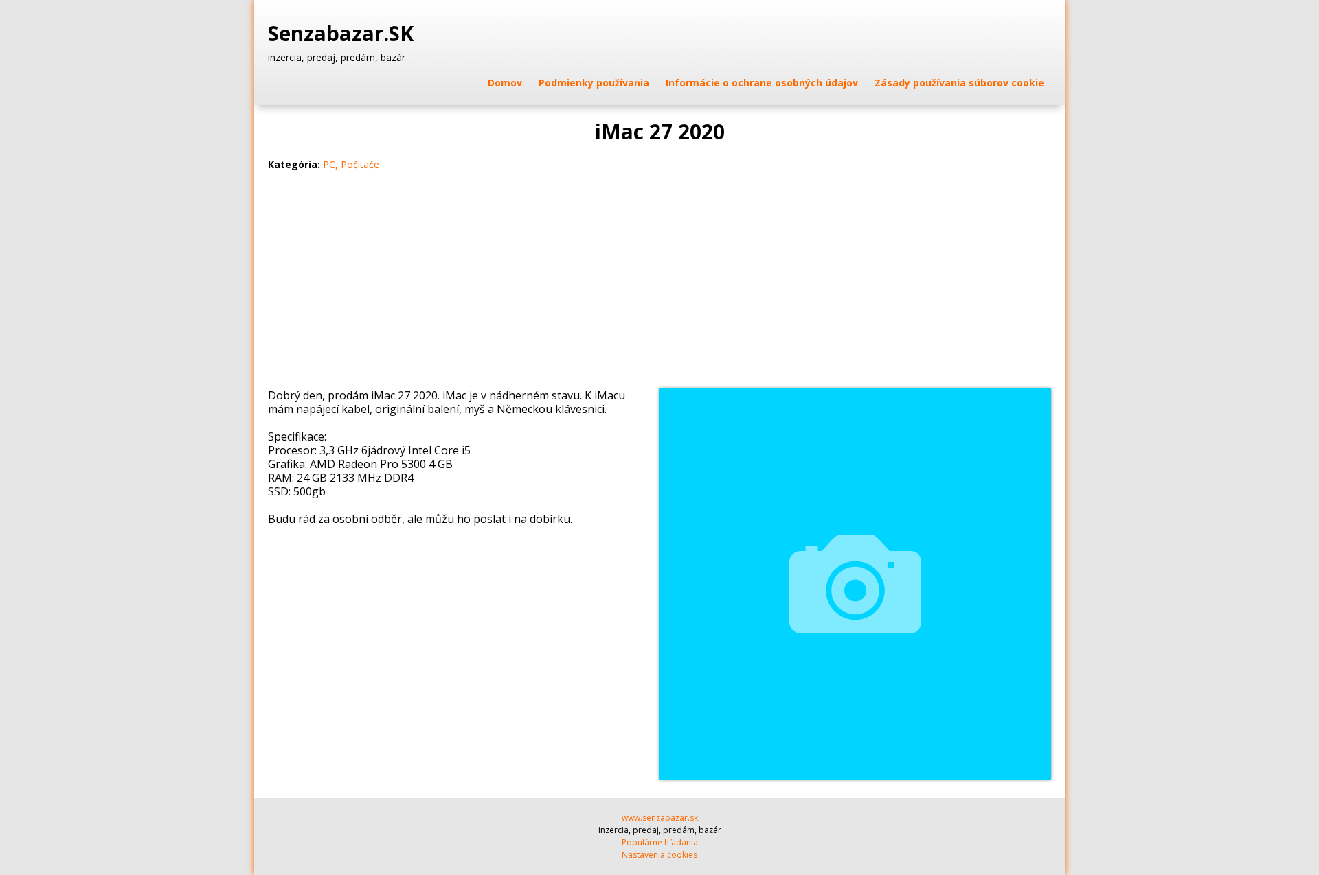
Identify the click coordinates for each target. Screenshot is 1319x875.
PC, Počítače (351, 164)
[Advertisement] (659, 285)
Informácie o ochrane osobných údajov (762, 82)
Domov (505, 82)
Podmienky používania (594, 82)
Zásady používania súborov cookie (959, 82)
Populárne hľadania (660, 842)
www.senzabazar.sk (660, 818)
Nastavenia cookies (659, 855)
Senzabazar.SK (343, 34)
